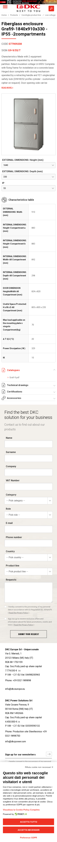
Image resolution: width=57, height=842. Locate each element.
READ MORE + (7, 88)
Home (4, 15)
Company (11, 466)
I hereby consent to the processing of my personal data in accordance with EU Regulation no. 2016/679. (30, 610)
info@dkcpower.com (15, 741)
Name (9, 437)
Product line (12, 565)
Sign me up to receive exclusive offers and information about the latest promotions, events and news (30, 622)
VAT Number (13, 480)
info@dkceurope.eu (15, 689)
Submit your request (28, 634)
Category (11, 494)
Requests (11, 579)
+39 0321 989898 (22, 680)
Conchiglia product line (31, 15)
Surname (11, 452)
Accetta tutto (28, 822)
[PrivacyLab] (20, 814)
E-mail (9, 523)
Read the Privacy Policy (18, 613)
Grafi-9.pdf (14, 377)
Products (14, 15)
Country (10, 551)
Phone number (14, 537)
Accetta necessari (28, 830)
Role (8, 508)
